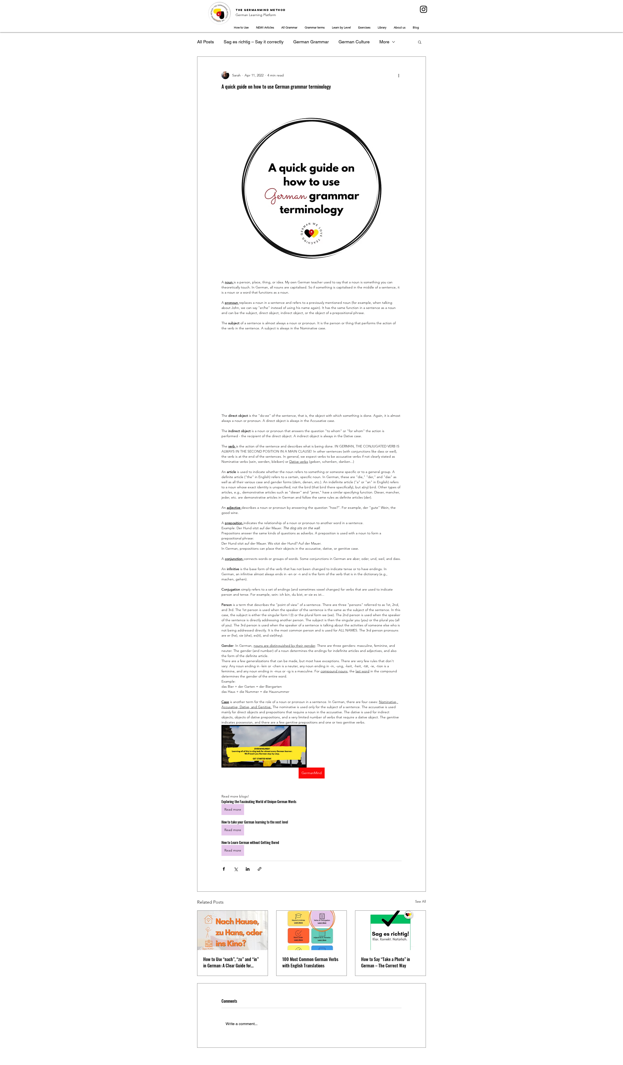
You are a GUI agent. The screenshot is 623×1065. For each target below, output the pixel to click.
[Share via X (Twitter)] (235, 869)
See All (420, 901)
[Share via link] (259, 869)
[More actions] (399, 75)
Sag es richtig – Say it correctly (254, 41)
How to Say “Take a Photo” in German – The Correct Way (385, 962)
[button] (419, 42)
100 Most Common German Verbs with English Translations (310, 962)
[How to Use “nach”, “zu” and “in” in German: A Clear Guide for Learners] (232, 930)
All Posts (205, 41)
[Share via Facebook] (223, 869)
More (384, 41)
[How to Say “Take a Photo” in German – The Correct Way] (390, 930)
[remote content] (311, 372)
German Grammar (311, 41)
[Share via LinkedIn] (247, 869)
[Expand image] (264, 746)
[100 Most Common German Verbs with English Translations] (311, 930)
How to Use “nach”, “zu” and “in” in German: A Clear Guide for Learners (231, 962)
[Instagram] (423, 9)
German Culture (354, 41)
